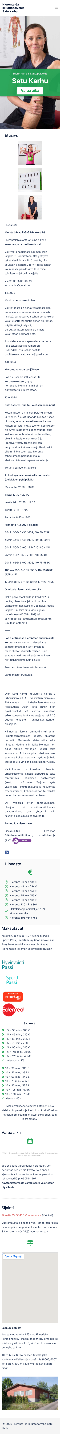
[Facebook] (7, 852)
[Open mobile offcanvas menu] (56, 7)
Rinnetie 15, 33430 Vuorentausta (21, 1215)
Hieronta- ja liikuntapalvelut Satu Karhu (13, 8)
